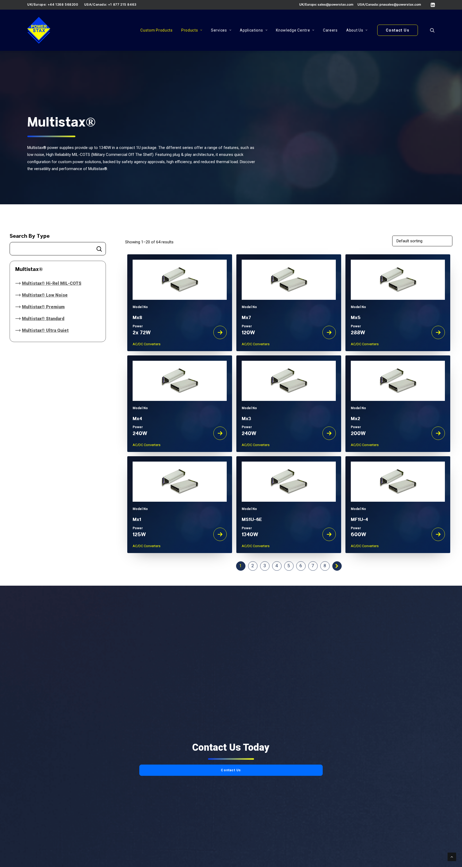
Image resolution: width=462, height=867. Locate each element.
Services (219, 30)
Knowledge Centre (293, 30)
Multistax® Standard (43, 318)
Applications (251, 30)
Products (189, 30)
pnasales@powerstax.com (400, 4)
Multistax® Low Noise (45, 295)
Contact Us (231, 770)
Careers (330, 30)
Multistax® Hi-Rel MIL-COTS (51, 283)
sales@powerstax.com (335, 4)
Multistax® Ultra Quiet (45, 330)
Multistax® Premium (43, 306)
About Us (354, 30)
